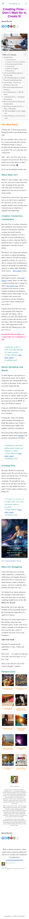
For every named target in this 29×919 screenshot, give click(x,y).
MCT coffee (17, 271)
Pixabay (19, 560)
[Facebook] (3, 25)
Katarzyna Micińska (10, 560)
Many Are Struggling (12, 68)
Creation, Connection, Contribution (16, 62)
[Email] (14, 25)
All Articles (4, 867)
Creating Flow (10, 66)
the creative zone (12, 286)
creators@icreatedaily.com (14, 860)
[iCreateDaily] (14, 3)
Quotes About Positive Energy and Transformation (14, 102)
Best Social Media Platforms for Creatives (13, 88)
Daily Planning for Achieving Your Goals (14, 117)
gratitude (21, 435)
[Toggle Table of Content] (24, 54)
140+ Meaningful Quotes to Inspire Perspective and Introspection (14, 79)
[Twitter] (5, 25)
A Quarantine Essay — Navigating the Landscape (14, 98)
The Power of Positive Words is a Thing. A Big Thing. (14, 107)
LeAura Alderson (11, 863)
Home (2, 868)
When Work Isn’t (11, 59)
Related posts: (10, 71)
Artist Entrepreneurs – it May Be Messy (13, 93)
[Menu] (3, 3)
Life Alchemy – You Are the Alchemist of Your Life (12, 83)
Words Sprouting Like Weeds (15, 64)
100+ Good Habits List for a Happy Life (15, 112)
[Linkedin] (8, 25)
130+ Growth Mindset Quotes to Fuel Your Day (13, 74)
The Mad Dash (8, 57)
